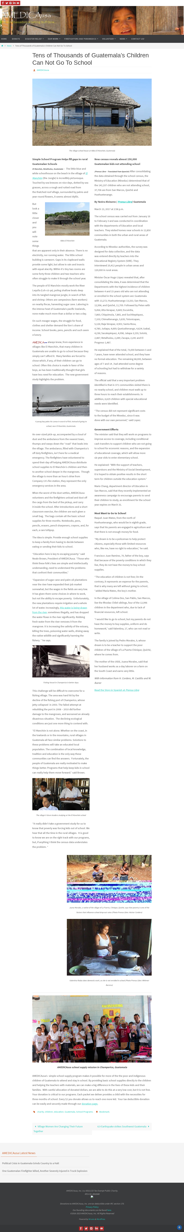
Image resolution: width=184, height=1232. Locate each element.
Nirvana (91, 1219)
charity (40, 1111)
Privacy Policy (92, 1207)
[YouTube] (18, 3)
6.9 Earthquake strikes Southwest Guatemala (122, 1126)
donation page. (90, 1103)
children (49, 1111)
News (9, 45)
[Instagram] (10, 3)
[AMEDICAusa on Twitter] (6, 3)
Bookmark (104, 1111)
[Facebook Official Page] (3, 3)
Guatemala (70, 1111)
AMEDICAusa (25, 15)
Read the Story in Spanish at (116, 690)
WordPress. (101, 1219)
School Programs (84, 1111)
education (59, 1111)
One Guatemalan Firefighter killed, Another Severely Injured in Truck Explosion (44, 1170)
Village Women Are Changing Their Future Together (58, 1129)
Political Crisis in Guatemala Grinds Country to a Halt (30, 1163)
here (109, 1210)
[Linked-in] (14, 3)
